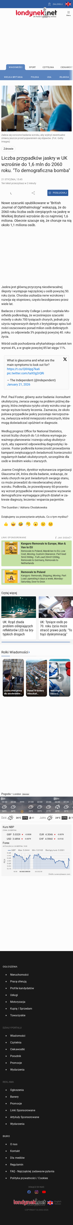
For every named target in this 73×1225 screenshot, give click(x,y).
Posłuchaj (60, 192)
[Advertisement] (36, 32)
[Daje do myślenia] (28, 524)
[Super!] (13, 524)
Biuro (6, 1136)
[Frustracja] (50, 524)
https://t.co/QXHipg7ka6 (23, 369)
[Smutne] (43, 524)
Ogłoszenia (10, 966)
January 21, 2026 (18, 384)
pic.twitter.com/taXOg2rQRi (25, 373)
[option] (35, 974)
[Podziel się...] (33, 193)
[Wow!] (35, 524)
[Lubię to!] (6, 524)
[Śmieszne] (20, 524)
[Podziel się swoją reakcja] (12, 193)
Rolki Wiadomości (14, 652)
